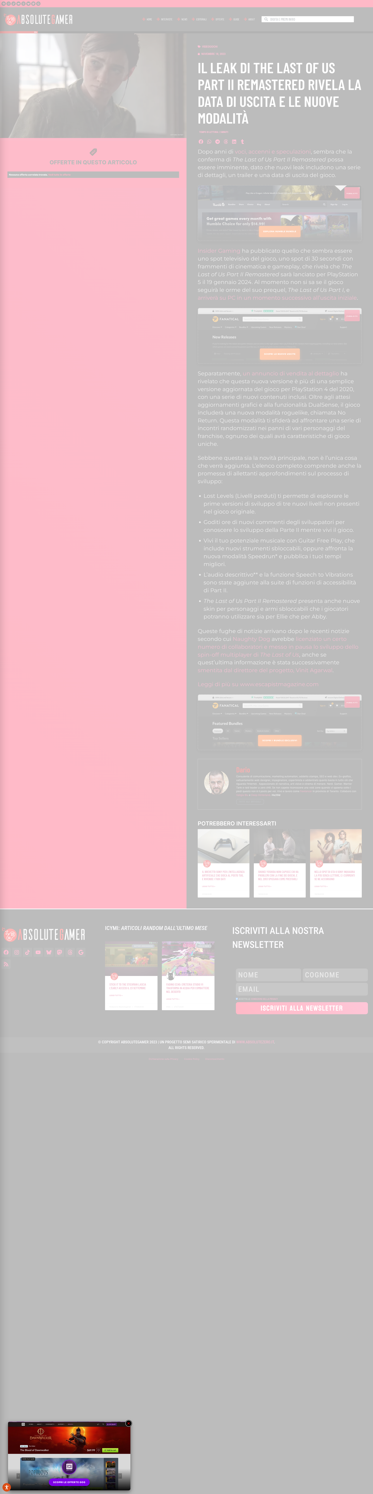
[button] (129, 1423)
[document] (186, 747)
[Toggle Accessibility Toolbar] (6, 1487)
